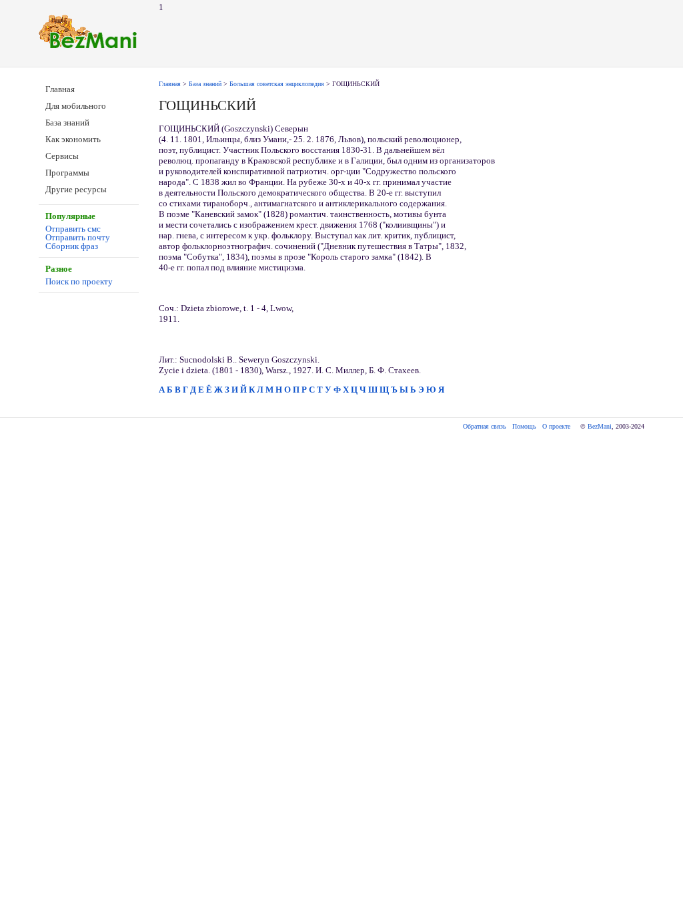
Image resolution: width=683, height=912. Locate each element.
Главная (60, 89)
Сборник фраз (71, 246)
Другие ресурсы (76, 189)
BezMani (600, 426)
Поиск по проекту (79, 281)
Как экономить (73, 139)
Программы (67, 173)
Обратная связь (484, 426)
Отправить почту (77, 237)
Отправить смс (73, 229)
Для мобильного (75, 106)
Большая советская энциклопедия (276, 83)
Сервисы (62, 156)
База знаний (67, 123)
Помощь (524, 426)
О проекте (556, 426)
